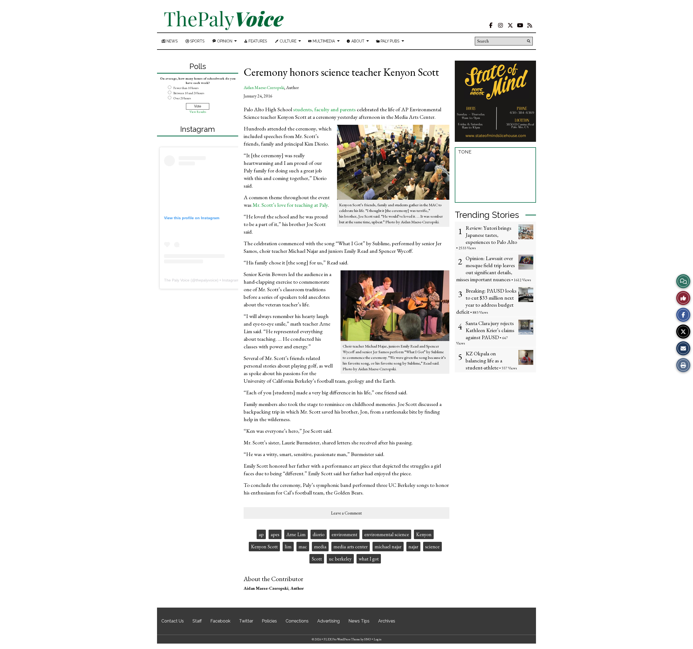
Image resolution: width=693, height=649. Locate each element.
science (432, 546)
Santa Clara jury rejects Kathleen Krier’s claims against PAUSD (490, 330)
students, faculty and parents (324, 109)
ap (261, 534)
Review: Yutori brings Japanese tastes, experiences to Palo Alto (491, 234)
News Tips (359, 621)
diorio (319, 534)
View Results (197, 112)
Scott (317, 559)
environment (344, 534)
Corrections (297, 621)
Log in (377, 639)
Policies (269, 621)
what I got (369, 559)
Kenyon (424, 534)
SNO (367, 639)
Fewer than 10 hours (185, 88)
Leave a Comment (346, 513)
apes (275, 534)
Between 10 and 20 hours (188, 93)
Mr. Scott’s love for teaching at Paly (290, 204)
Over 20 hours (182, 98)
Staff (197, 621)
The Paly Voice (176, 280)
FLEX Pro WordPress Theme (341, 639)
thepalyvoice (206, 280)
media (320, 546)
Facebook (220, 621)
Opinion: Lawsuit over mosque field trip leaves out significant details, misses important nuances (485, 269)
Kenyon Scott (264, 546)
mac (303, 546)
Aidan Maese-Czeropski (264, 87)
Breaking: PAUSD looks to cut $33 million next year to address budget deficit (486, 301)
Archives (386, 621)
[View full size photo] (393, 162)
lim (288, 546)
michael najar (388, 546)
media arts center (351, 546)
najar (413, 546)
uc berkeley (340, 559)
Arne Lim (296, 534)
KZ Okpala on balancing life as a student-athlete (484, 360)
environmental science (386, 534)
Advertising (328, 621)
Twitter (246, 621)
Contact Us (172, 621)
